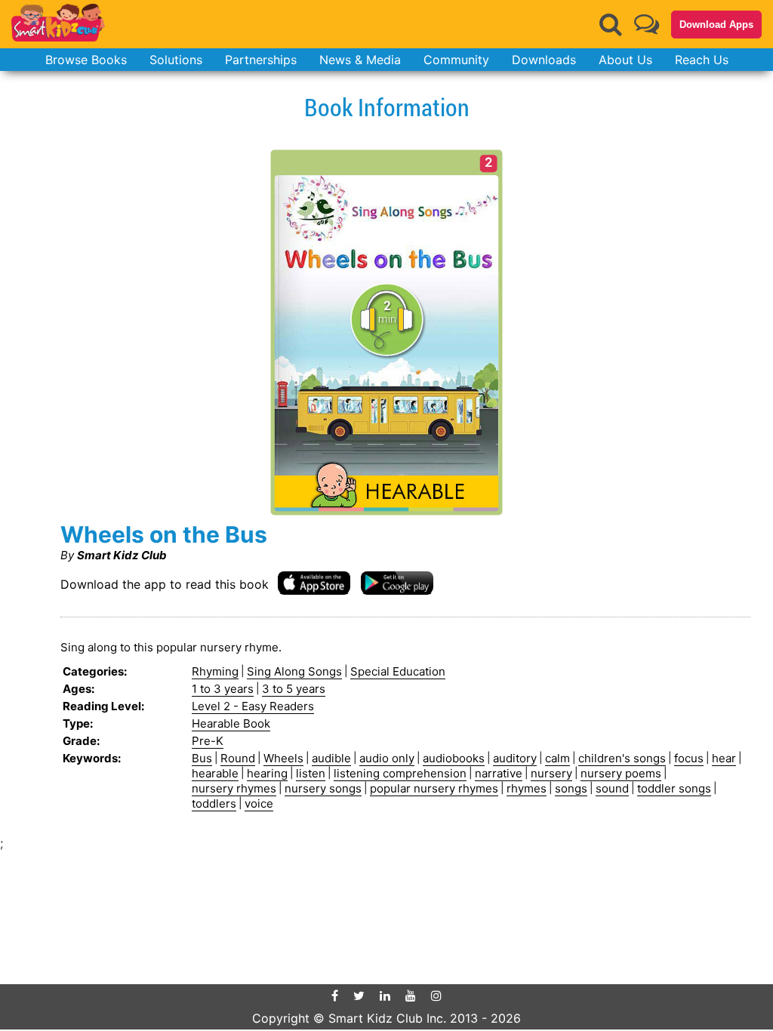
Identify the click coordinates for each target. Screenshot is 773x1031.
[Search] (610, 24)
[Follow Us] (647, 24)
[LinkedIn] (385, 995)
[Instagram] (436, 995)
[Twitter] (359, 995)
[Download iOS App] (314, 582)
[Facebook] (335, 995)
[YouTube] (411, 995)
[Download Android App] (397, 582)
